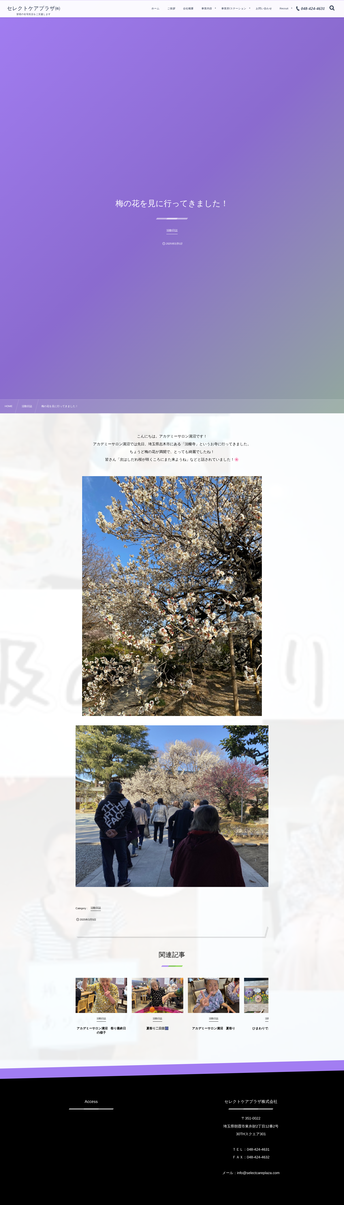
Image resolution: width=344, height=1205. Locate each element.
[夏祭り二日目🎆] (157, 995)
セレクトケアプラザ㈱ (33, 8)
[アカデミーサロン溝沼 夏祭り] (213, 995)
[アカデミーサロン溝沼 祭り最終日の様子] (101, 995)
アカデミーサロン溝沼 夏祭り (213, 1028)
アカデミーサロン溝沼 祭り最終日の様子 (101, 1030)
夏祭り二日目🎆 (157, 1028)
